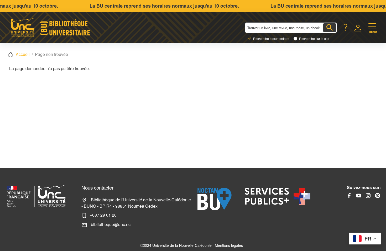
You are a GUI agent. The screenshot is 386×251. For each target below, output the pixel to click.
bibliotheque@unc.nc (110, 224)
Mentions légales (229, 245)
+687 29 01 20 (103, 215)
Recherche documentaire (271, 38)
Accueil (23, 54)
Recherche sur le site (314, 38)
